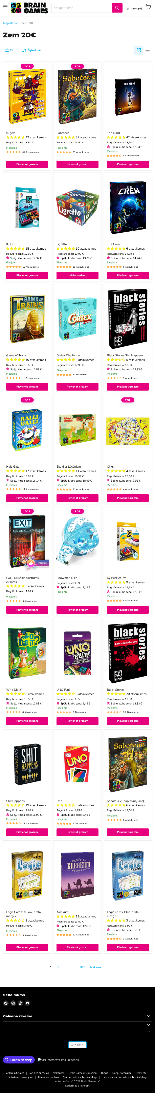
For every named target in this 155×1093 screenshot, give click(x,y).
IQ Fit (10, 244)
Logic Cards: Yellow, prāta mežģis (23, 914)
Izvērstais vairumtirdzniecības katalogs (124, 1077)
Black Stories (115, 690)
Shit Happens (15, 801)
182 (82, 967)
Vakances (58, 1073)
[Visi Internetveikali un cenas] (58, 1060)
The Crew (113, 244)
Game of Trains (16, 355)
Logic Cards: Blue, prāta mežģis (123, 914)
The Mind (113, 133)
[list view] (147, 50)
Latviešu (76, 1044)
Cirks (110, 467)
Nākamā (96, 967)
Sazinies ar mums (39, 1073)
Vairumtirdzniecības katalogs (80, 1077)
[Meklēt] (117, 8)
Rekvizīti (141, 1073)
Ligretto (62, 244)
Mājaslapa (10, 23)
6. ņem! (11, 133)
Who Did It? (14, 690)
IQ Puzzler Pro (116, 578)
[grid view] (138, 50)
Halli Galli (12, 467)
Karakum (62, 912)
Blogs (104, 1073)
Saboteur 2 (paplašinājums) (125, 801)
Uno (59, 801)
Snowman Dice (67, 578)
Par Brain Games (14, 1073)
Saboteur (63, 133)
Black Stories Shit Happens (125, 355)
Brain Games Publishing (83, 1073)
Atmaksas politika (48, 1077)
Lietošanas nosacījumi (20, 1077)
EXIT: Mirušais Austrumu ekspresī (22, 580)
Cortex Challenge (68, 355)
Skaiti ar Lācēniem (69, 467)
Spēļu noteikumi (121, 1073)
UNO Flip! (63, 690)
